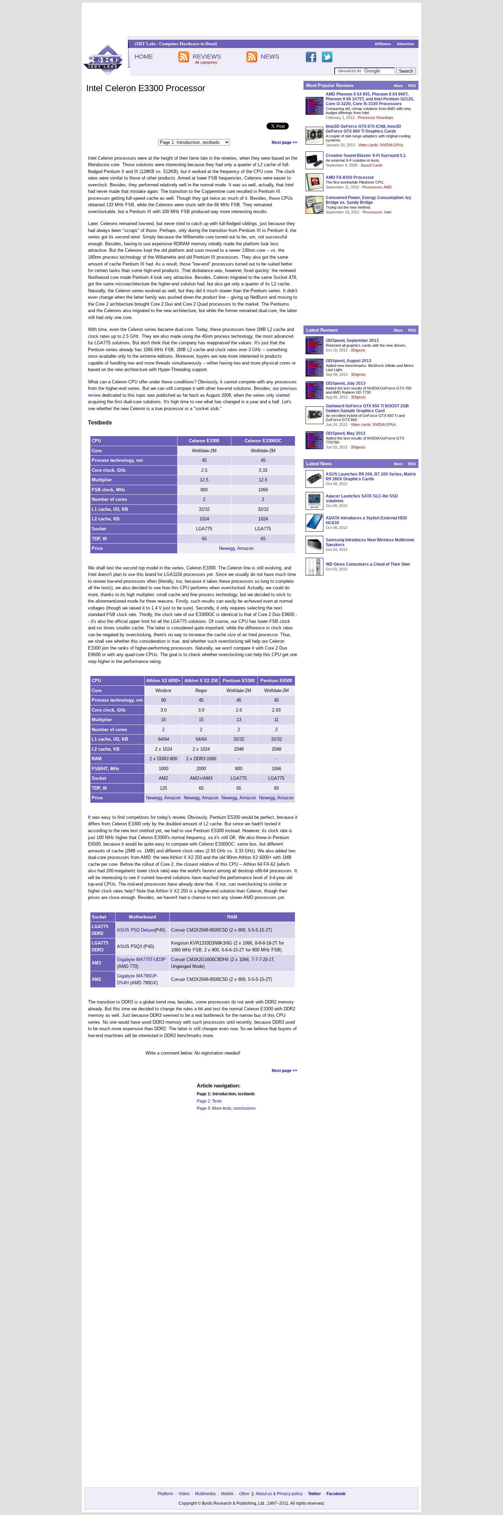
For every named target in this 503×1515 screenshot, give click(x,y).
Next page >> (284, 142)
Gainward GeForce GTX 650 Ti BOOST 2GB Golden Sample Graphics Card (367, 408)
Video (184, 1493)
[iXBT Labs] (103, 73)
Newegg (227, 548)
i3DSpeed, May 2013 (345, 433)
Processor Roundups (376, 117)
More (398, 86)
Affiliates (383, 44)
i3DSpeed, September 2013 (352, 340)
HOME (143, 56)
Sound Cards (372, 165)
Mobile (227, 1493)
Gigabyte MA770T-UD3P (141, 959)
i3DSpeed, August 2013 (348, 360)
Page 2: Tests (209, 1101)
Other (244, 1493)
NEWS (270, 56)
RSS (412, 86)
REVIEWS (207, 56)
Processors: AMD (377, 187)
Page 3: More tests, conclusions (226, 1108)
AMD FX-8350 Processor (350, 177)
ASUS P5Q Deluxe (136, 930)
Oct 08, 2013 (336, 484)
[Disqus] (192, 1215)
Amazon (245, 548)
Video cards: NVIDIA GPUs (380, 145)
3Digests (358, 350)
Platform (165, 1493)
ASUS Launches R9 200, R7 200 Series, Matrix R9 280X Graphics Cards (371, 476)
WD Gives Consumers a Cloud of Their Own (368, 564)
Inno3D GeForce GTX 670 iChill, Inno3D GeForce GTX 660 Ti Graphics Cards (363, 129)
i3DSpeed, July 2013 (345, 383)
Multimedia (205, 1493)
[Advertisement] (251, 19)
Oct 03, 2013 (336, 569)
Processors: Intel (377, 212)
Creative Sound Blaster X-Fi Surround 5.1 (366, 155)
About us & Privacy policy (279, 1493)
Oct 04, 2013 (336, 549)
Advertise (405, 44)
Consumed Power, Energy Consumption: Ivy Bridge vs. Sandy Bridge (368, 200)
